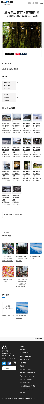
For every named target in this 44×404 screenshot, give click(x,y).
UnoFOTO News (25, 353)
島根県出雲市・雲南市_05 (5, 150)
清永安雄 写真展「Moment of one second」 (21, 258)
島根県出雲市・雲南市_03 (26, 126)
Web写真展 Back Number (27, 372)
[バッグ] (36, 3)
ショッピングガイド (26, 382)
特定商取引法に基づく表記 (27, 386)
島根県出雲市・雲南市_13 (5, 198)
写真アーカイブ (24, 359)
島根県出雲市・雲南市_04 (36, 126)
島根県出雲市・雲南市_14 (15, 198)
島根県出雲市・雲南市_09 (5, 174)
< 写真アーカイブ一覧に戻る (13, 214)
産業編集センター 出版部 (30, 16)
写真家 (22, 366)
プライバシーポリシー (26, 389)
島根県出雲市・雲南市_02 (15, 126)
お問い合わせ (9, 368)
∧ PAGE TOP (38, 338)
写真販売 (22, 349)
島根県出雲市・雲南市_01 (5, 126)
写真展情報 (23, 363)
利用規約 (22, 392)
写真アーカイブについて (27, 376)
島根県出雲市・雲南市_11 (26, 174)
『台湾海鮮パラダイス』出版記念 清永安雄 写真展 (8, 258)
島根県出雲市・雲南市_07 (26, 150)
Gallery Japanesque (26, 356)
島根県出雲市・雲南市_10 (15, 174)
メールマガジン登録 (26, 379)
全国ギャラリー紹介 (26, 369)
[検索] (33, 3)
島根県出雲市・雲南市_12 (36, 174)
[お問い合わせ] (29, 3)
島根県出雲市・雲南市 (14, 16)
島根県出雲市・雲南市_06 (15, 150)
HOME (22, 346)
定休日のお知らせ (8, 316)
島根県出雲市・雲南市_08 (36, 150)
